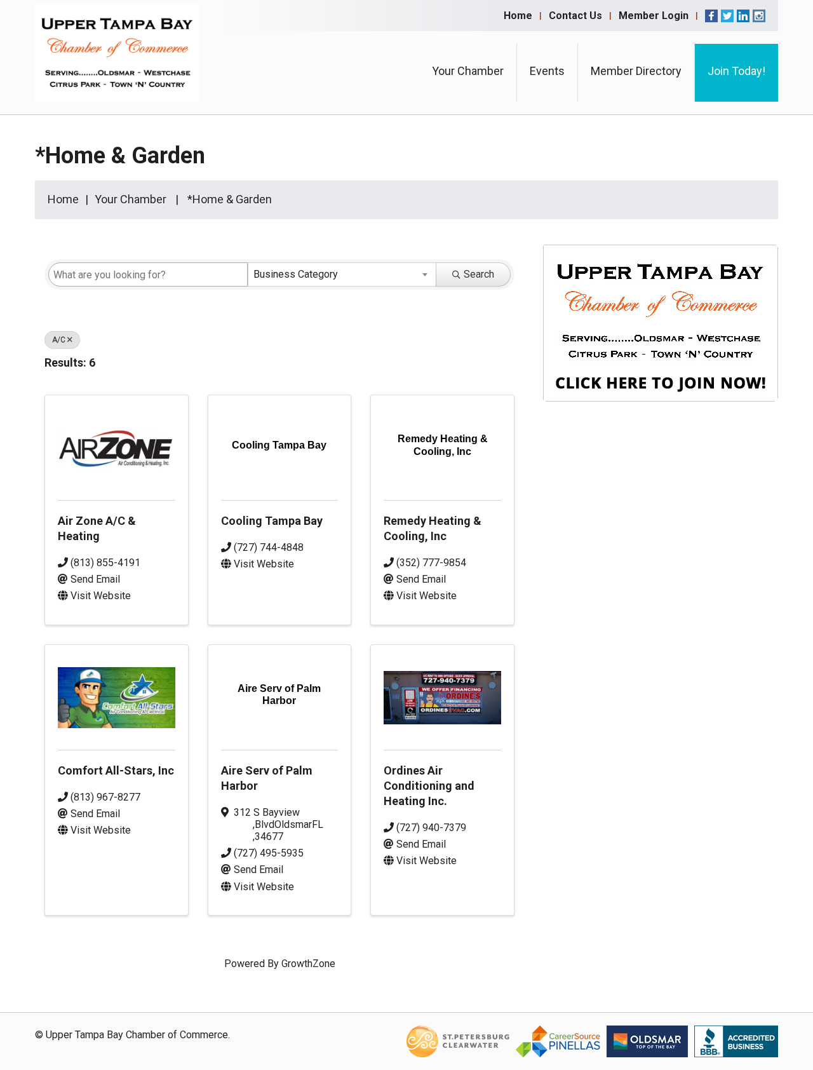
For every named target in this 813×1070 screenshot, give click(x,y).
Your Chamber (468, 71)
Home (518, 16)
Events (547, 71)
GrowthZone (308, 964)
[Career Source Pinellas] (558, 1040)
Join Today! (736, 71)
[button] (494, 365)
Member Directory (636, 71)
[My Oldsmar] (647, 1040)
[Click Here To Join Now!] (660, 335)
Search (479, 274)
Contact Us (575, 16)
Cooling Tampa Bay (272, 520)
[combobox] (342, 274)
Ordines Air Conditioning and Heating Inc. (429, 786)
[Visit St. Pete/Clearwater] (457, 1040)
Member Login (654, 16)
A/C (58, 339)
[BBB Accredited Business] (736, 1040)
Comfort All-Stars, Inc (116, 770)
